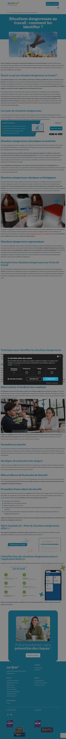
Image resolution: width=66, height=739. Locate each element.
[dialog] (33, 369)
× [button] (60, 356)
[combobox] (58, 356)
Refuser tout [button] (34, 379)
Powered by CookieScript (52, 383)
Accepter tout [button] (50, 379)
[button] (15, 379)
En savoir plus (16, 365)
